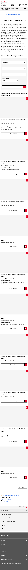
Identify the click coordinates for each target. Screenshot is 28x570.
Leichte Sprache (7, 529)
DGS (5, 525)
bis (3, 65)
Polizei (2, 8)
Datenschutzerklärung (7, 517)
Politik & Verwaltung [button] (6, 548)
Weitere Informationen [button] (6, 559)
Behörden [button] (3, 544)
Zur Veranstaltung (13, 133)
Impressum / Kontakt (6, 514)
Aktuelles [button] (3, 551)
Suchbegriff (5, 72)
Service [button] (3, 540)
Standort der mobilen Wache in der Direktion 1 (13, 356)
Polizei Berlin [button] (4, 510)
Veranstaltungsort (6, 78)
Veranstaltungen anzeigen (13, 86)
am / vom (4, 59)
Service (6, 8)
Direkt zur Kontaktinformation (13, 14)
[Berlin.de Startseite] (4, 1)
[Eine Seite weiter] (25, 487)
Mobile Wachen (5, 9)
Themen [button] (3, 555)
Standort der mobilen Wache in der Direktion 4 (13, 119)
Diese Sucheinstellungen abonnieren (10, 495)
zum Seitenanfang (21, 506)
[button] (25, 8)
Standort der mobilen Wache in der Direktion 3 (13, 161)
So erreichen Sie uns (13, 8)
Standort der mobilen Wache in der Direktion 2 (13, 201)
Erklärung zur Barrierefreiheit (8, 521)
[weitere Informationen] (5, 4)
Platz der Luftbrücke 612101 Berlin (7, 500)
